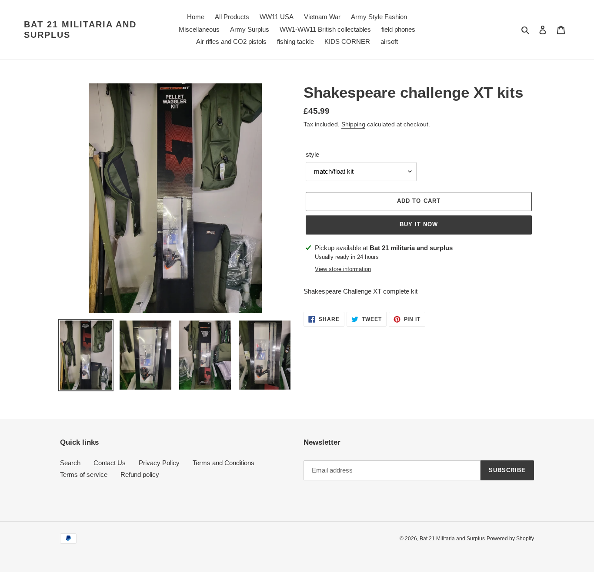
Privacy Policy (159, 462)
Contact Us (109, 462)
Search (70, 462)
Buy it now (419, 224)
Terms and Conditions (223, 462)
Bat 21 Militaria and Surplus (80, 30)
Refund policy (139, 474)
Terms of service (83, 474)
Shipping (353, 124)
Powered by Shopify (510, 539)
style (312, 154)
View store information (343, 269)
